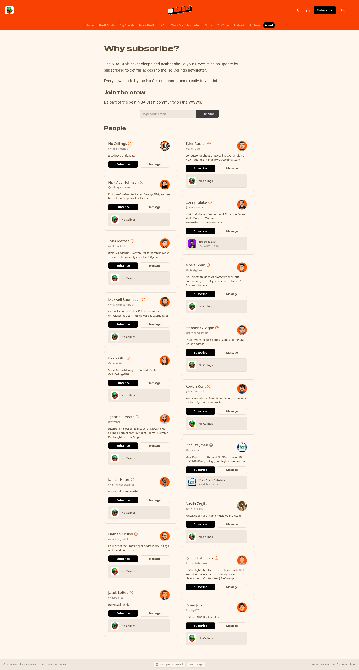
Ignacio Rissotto (121, 416)
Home (90, 25)
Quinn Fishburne (200, 558)
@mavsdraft (193, 450)
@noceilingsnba (118, 149)
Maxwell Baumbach (124, 299)
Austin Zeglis (196, 503)
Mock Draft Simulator (185, 25)
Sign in (346, 10)
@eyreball (114, 422)
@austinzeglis (194, 509)
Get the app (196, 664)
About (269, 25)
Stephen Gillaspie (200, 327)
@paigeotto (115, 363)
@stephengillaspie (197, 333)
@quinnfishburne (196, 563)
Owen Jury (194, 605)
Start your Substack (171, 664)
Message (155, 164)
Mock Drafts (147, 25)
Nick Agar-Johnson (123, 182)
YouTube (223, 25)
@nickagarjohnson (120, 187)
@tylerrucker (194, 149)
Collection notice (56, 664)
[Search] (299, 10)
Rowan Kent (196, 386)
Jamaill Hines (119, 479)
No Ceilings (117, 143)
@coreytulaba (194, 207)
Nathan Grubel (120, 534)
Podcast (239, 25)
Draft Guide (107, 25)
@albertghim (194, 270)
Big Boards (127, 25)
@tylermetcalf (116, 246)
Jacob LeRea (118, 592)
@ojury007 (192, 610)
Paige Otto (116, 358)
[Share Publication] (308, 10)
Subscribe (324, 10)
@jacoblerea (115, 598)
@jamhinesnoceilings (121, 484)
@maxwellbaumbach (121, 304)
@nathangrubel (118, 539)
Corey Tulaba (196, 202)
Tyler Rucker (196, 143)
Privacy (31, 664)
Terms (41, 664)
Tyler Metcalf (118, 240)
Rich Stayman (197, 445)
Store (208, 25)
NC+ (163, 25)
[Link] (98, 48)
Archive (255, 25)
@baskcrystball (195, 391)
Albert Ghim (195, 265)
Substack (317, 664)
